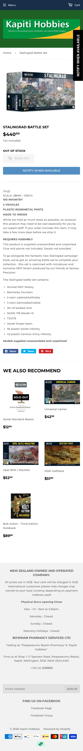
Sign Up (72, 688)
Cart (77, 5)
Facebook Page (41, 708)
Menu (12, 5)
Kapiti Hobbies (30, 728)
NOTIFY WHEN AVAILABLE (41, 170)
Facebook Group (42, 715)
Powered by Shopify (57, 728)
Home (7, 52)
